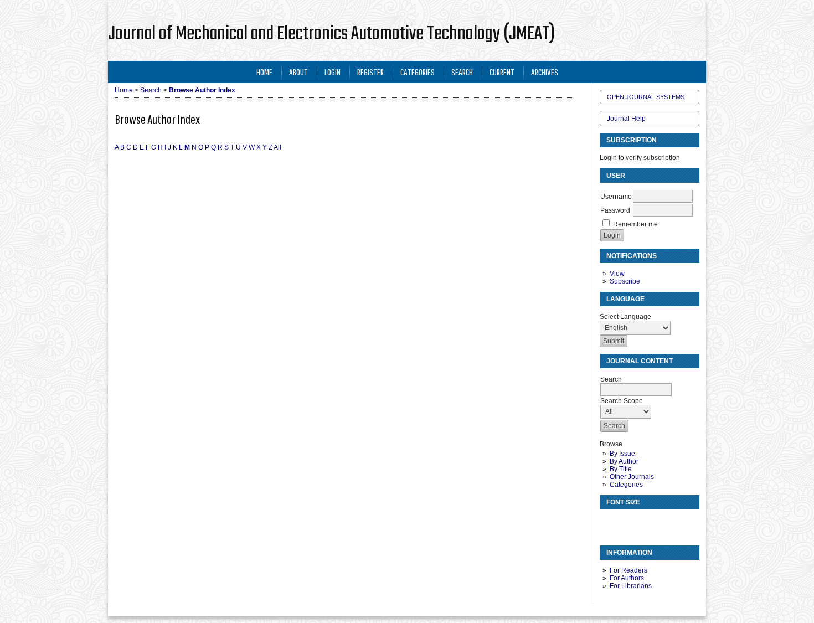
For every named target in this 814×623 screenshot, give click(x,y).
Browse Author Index (202, 90)
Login (332, 71)
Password (615, 210)
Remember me (635, 224)
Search (462, 71)
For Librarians (631, 586)
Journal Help (626, 118)
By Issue (622, 453)
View (617, 273)
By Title (621, 469)
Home (264, 71)
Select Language (625, 317)
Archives (544, 71)
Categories (626, 484)
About (298, 71)
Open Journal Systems (645, 97)
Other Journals (632, 477)
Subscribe (625, 281)
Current (502, 71)
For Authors (627, 578)
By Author (624, 461)
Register (370, 71)
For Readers (628, 570)
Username (616, 196)
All (277, 147)
